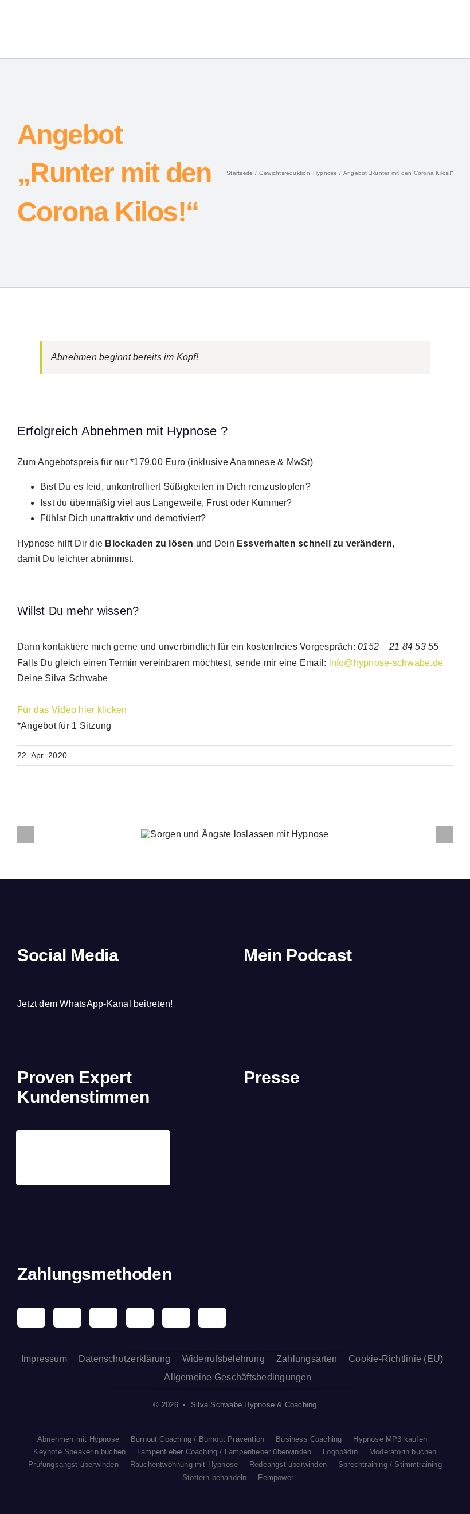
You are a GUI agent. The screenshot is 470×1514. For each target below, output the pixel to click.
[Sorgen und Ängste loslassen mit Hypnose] (234, 834)
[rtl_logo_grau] (266, 1191)
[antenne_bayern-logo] (375, 1114)
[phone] (119, 982)
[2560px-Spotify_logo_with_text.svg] (276, 992)
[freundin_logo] (430, 1125)
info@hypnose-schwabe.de (386, 663)
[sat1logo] (321, 1184)
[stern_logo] (321, 1124)
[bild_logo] (375, 1171)
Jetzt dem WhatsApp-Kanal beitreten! (95, 1004)
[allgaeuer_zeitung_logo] (430, 1191)
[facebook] (21, 982)
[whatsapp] (80, 982)
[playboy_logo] (266, 1126)
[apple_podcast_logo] (330, 992)
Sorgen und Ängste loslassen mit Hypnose (214, 834)
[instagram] (41, 982)
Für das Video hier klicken (72, 710)
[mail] (100, 982)
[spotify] (60, 982)
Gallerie (255, 834)
